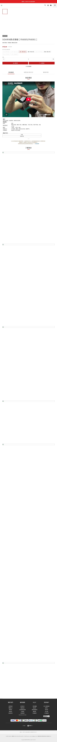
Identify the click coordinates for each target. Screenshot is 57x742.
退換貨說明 (22, 713)
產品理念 (10, 711)
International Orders (22, 714)
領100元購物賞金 (46, 706)
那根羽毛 (10, 709)
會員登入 (46, 707)
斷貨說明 (37, 143)
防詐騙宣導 (34, 713)
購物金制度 (22, 707)
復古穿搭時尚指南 (22, 709)
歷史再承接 (10, 713)
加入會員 (46, 711)
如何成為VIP (22, 706)
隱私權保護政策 (34, 709)
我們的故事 (10, 706)
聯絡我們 (34, 707)
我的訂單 (46, 709)
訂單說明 (22, 711)
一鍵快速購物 (34, 706)
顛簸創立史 (10, 707)
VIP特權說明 (46, 713)
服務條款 (34, 711)
